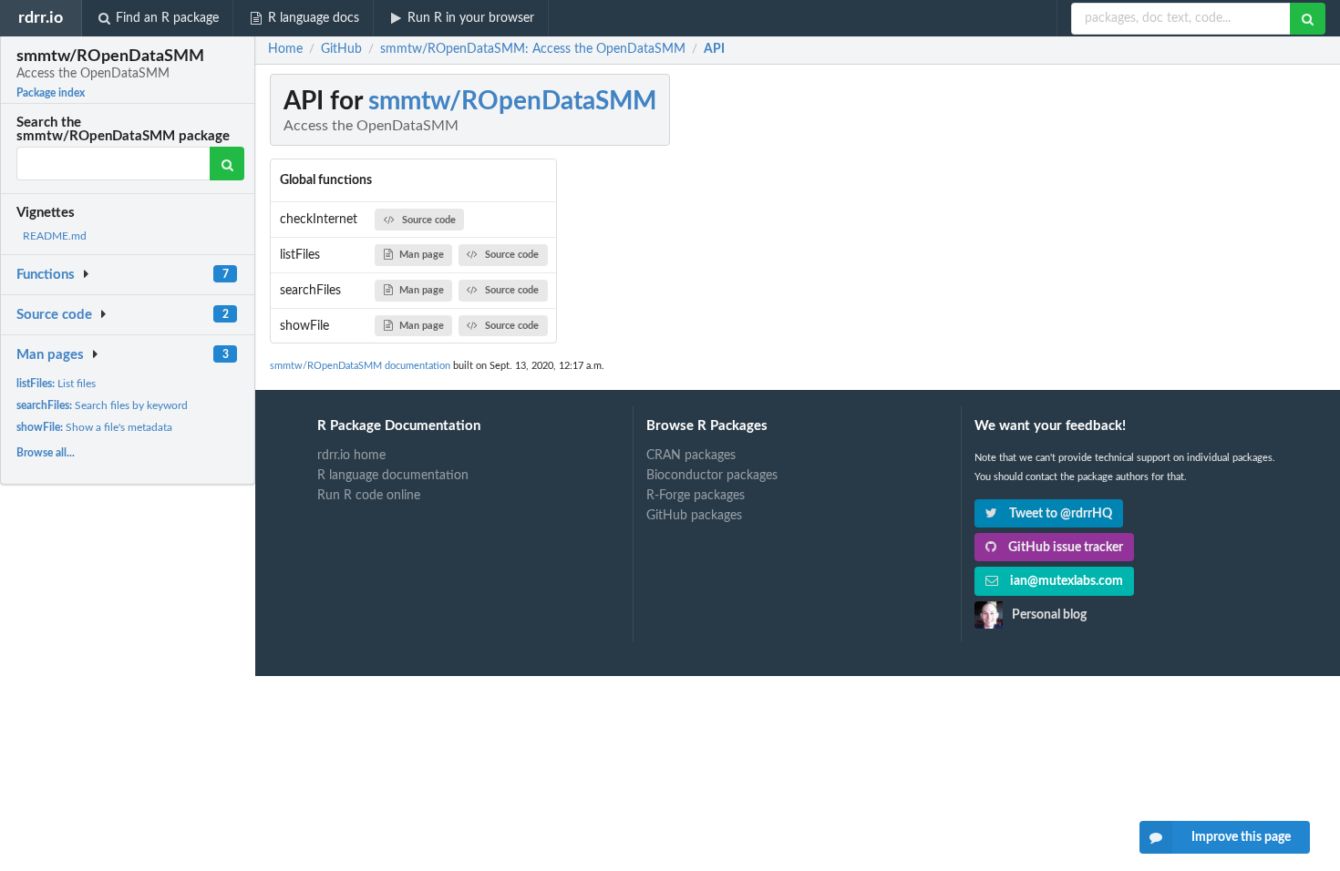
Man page (421, 255)
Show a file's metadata (94, 427)
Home (285, 49)
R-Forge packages (695, 495)
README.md (55, 236)
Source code (54, 315)
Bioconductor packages (712, 475)
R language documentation (393, 475)
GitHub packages (694, 515)
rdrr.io (40, 18)
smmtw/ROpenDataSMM (512, 101)
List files (56, 383)
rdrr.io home (351, 455)
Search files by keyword (102, 405)
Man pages (50, 355)
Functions (45, 275)
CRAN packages (691, 455)
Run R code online (368, 495)
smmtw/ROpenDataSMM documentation (360, 366)
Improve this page (1241, 837)
